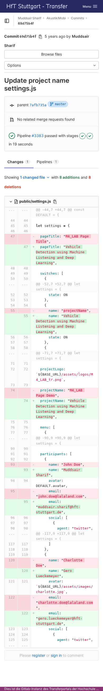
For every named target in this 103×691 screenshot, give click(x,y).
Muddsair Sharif (29, 18)
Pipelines (47, 161)
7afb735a (38, 105)
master (60, 104)
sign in (56, 655)
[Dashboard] (37, 6)
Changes (17, 161)
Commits (77, 18)
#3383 (38, 135)
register (38, 655)
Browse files (51, 54)
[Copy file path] (55, 201)
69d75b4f (26, 23)
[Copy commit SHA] (40, 36)
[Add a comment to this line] (4, 220)
